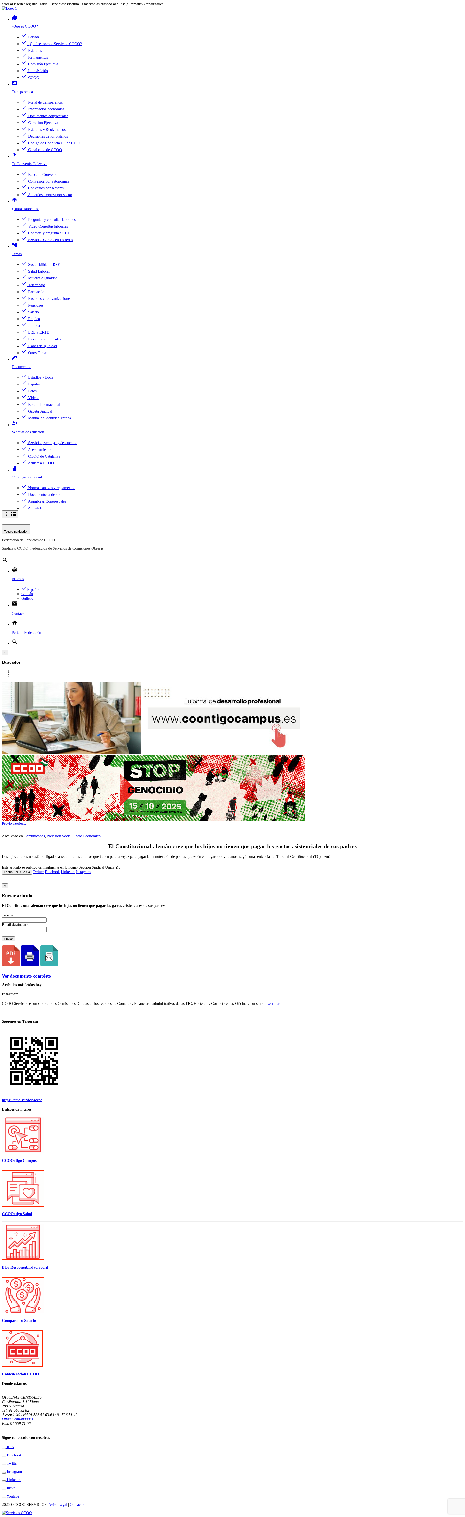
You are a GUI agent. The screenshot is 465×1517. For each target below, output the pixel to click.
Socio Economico (87, 836)
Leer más (273, 1003)
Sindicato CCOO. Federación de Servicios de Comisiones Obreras (52, 548)
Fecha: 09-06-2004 (17, 872)
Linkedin (68, 872)
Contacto (77, 1504)
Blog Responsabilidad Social (25, 1267)
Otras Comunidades (17, 1419)
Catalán (27, 594)
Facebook (52, 872)
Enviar (8, 939)
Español (30, 589)
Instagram (83, 872)
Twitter (38, 872)
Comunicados (34, 836)
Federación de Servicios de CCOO (28, 540)
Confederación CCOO (20, 1374)
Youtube (12, 1496)
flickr (10, 1488)
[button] (7, 823)
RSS (10, 1447)
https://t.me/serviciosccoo (22, 1100)
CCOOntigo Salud (17, 1214)
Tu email (8, 915)
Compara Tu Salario (19, 1320)
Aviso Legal (57, 1504)
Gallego (27, 598)
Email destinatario (15, 925)
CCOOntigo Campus (19, 1160)
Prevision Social (59, 836)
